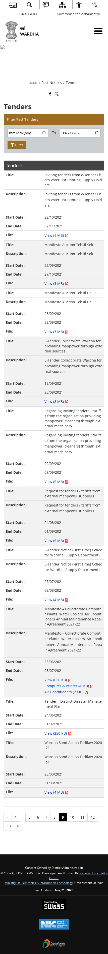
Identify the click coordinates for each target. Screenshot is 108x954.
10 (72, 817)
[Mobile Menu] (98, 30)
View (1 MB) (54, 235)
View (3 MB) (54, 283)
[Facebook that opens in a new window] (49, 94)
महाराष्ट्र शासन (28, 14)
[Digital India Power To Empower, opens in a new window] (54, 944)
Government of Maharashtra (78, 14)
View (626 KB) (56, 679)
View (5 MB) (54, 481)
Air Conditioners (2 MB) (64, 692)
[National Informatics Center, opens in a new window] (54, 924)
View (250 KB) (56, 733)
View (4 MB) (54, 599)
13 (9, 825)
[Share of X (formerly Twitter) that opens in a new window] (56, 94)
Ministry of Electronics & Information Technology (39, 883)
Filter (19, 144)
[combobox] (94, 5)
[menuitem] (13, 4)
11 (82, 817)
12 (93, 817)
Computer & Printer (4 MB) (67, 685)
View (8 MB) (54, 401)
